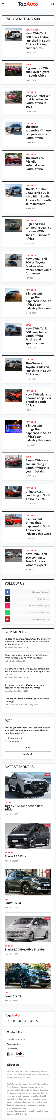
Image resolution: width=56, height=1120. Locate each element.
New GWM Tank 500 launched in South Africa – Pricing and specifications (37, 336)
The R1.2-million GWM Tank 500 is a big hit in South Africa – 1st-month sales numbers (38, 196)
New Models (33, 30)
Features (31, 92)
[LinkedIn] (37, 1021)
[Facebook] (8, 1021)
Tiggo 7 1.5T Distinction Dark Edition (24, 808)
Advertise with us (14, 1044)
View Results (28, 754)
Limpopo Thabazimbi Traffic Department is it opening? (27, 700)
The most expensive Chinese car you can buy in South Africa (38, 132)
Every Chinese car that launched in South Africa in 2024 (38, 101)
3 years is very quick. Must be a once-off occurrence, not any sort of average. (24, 686)
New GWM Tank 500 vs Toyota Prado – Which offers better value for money (38, 266)
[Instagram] (25, 1021)
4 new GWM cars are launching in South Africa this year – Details (37, 466)
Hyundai (9, 852)
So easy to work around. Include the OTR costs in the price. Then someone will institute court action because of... (27, 641)
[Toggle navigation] (3, 4)
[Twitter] (14, 1021)
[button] (52, 4)
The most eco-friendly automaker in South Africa (35, 164)
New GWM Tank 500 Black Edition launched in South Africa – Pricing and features (38, 41)
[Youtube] (19, 1021)
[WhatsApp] (31, 1021)
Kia (6, 899)
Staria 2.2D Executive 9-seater (25, 949)
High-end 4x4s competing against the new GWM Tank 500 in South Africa (38, 231)
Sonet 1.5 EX (13, 996)
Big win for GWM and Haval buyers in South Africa (37, 72)
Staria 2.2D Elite (15, 856)
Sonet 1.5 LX (13, 902)
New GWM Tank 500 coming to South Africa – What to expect (36, 559)
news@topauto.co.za (16, 1039)
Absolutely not (15, 738)
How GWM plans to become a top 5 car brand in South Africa (38, 400)
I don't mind (14, 742)
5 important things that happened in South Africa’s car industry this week (38, 301)
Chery (8, 802)
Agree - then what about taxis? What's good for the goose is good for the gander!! (26, 656)
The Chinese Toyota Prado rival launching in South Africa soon (38, 369)
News (29, 64)
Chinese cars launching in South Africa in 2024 (38, 495)
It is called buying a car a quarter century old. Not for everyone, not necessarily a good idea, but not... (28, 671)
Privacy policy (12, 1048)
